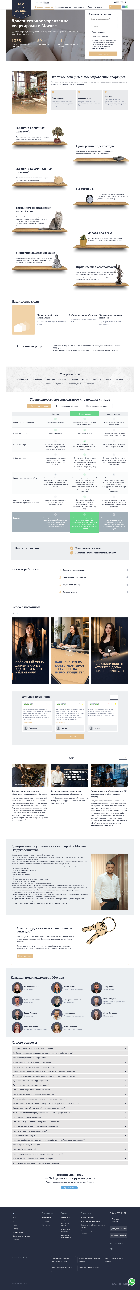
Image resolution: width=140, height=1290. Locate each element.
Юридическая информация (21, 1236)
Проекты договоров (87, 1218)
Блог (70, 758)
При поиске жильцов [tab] (39, 406)
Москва (46, 2)
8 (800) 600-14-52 (121, 2)
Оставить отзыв (70, 736)
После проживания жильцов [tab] (97, 406)
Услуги (64, 1213)
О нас (90, 7)
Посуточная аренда (63, 7)
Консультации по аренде (65, 1230)
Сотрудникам (46, 1221)
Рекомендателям (47, 1218)
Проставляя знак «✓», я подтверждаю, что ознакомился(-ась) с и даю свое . (104, 44)
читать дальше (27, 722)
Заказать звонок (115, 1220)
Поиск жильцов (79, 7)
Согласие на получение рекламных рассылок (92, 1232)
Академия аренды (120, 1236)
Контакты (98, 7)
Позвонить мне (115, 7)
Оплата (15, 1225)
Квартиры (16, 1229)
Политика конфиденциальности (91, 1221)
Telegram (71, 1188)
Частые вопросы (18, 1232)
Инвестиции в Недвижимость (66, 1236)
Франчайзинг (46, 1225)
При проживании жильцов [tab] (67, 406)
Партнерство (47, 1213)
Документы (86, 1213)
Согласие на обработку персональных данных (93, 1226)
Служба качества (120, 1229)
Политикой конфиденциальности (103, 43)
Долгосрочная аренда (44, 7)
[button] (14, 613)
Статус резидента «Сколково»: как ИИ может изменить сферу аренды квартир (108, 794)
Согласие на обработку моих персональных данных (101, 47)
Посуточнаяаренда (65, 1225)
